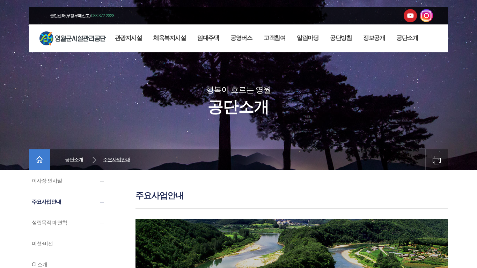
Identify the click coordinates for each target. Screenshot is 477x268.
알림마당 (307, 38)
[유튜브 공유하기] (410, 15)
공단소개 (407, 38)
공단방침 (341, 38)
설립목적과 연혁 (49, 222)
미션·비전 (42, 243)
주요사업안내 (46, 201)
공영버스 (241, 38)
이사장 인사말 (47, 181)
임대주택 (208, 38)
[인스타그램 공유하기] (426, 15)
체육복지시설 (169, 38)
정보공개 (374, 38)
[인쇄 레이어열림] (436, 159)
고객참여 (274, 38)
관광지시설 (128, 38)
